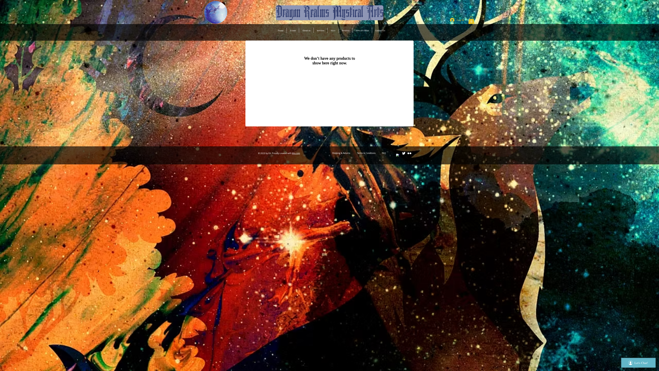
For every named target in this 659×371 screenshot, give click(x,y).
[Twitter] (404, 153)
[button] (471, 20)
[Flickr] (409, 153)
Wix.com (296, 153)
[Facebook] (398, 156)
